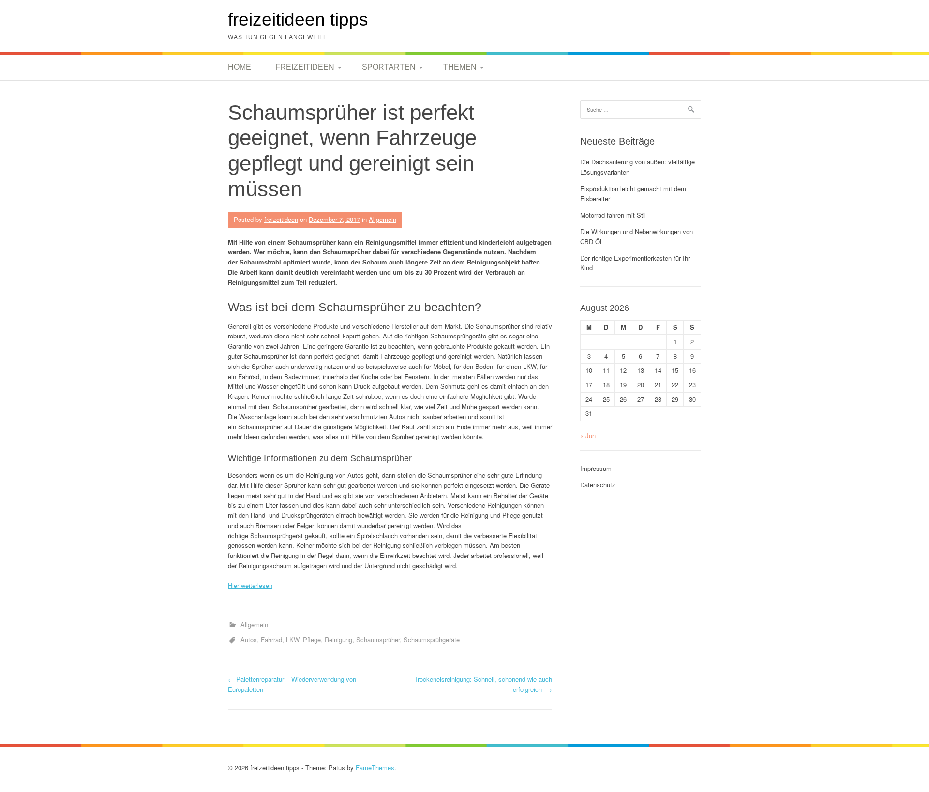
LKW (292, 639)
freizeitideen (281, 219)
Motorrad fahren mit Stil (613, 215)
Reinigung (338, 639)
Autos (248, 639)
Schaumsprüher (378, 639)
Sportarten (389, 67)
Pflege (312, 639)
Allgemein (382, 219)
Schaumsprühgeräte (432, 639)
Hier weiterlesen (250, 585)
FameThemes (375, 767)
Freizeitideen (304, 67)
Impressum (596, 468)
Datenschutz (597, 484)
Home (239, 67)
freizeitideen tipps (298, 19)
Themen (460, 67)
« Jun (588, 435)
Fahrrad (271, 639)
